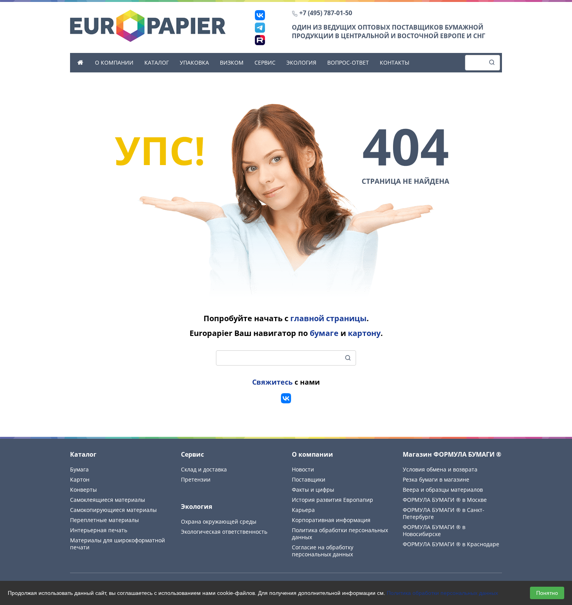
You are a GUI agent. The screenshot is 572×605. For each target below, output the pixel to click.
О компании (114, 62)
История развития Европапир (332, 499)
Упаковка (194, 62)
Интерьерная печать (98, 530)
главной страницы (328, 318)
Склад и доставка (204, 469)
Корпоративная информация (331, 520)
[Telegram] (260, 27)
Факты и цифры (313, 489)
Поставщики (308, 479)
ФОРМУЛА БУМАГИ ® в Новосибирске (434, 530)
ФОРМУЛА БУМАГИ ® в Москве (445, 499)
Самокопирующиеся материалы (113, 510)
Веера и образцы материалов (443, 489)
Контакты (394, 62)
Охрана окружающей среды (218, 521)
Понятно (547, 593)
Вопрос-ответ (348, 62)
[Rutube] (260, 40)
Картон (79, 479)
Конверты (83, 489)
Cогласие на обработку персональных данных (322, 550)
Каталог (156, 62)
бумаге (324, 333)
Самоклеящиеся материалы (107, 499)
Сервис (264, 62)
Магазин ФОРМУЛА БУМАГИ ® (452, 454)
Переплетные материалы (104, 520)
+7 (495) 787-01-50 (325, 13)
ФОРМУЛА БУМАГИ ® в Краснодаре (451, 544)
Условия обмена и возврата (440, 469)
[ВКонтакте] (260, 15)
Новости (303, 469)
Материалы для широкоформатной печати (117, 543)
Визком (232, 62)
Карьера (303, 510)
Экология (301, 62)
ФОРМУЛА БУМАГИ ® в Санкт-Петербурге (443, 513)
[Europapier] (148, 25)
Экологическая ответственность (224, 531)
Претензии (196, 479)
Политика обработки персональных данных (442, 593)
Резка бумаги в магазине (436, 479)
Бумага (79, 469)
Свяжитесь (272, 382)
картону (364, 333)
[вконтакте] (286, 398)
